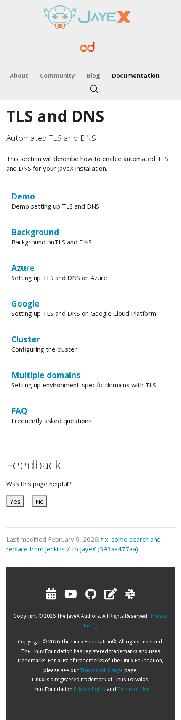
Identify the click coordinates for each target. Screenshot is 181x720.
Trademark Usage (101, 670)
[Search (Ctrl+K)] (93, 88)
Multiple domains (45, 375)
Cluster (25, 339)
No (39, 501)
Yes (15, 501)
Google (25, 303)
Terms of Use (133, 689)
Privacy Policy (90, 689)
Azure (23, 267)
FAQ (19, 410)
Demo (23, 196)
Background (35, 232)
